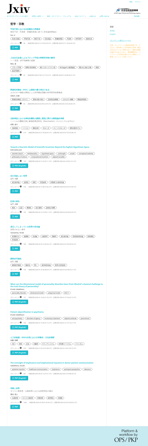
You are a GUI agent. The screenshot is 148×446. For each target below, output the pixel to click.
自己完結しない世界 (18, 176)
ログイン (138, 2)
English (113, 34)
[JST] (127, 10)
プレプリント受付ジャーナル (120, 40)
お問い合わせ (104, 16)
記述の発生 (15, 201)
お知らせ (92, 16)
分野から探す (37, 16)
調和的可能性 (16, 258)
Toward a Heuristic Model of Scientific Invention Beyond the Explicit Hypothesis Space (49, 147)
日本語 (112, 31)
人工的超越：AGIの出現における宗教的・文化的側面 (32, 337)
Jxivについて (79, 16)
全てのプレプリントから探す (17, 16)
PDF (16, 47)
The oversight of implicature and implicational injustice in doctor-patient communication (51, 363)
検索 (137, 16)
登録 (130, 2)
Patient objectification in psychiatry (27, 312)
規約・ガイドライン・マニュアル (59, 16)
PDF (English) (20, 165)
